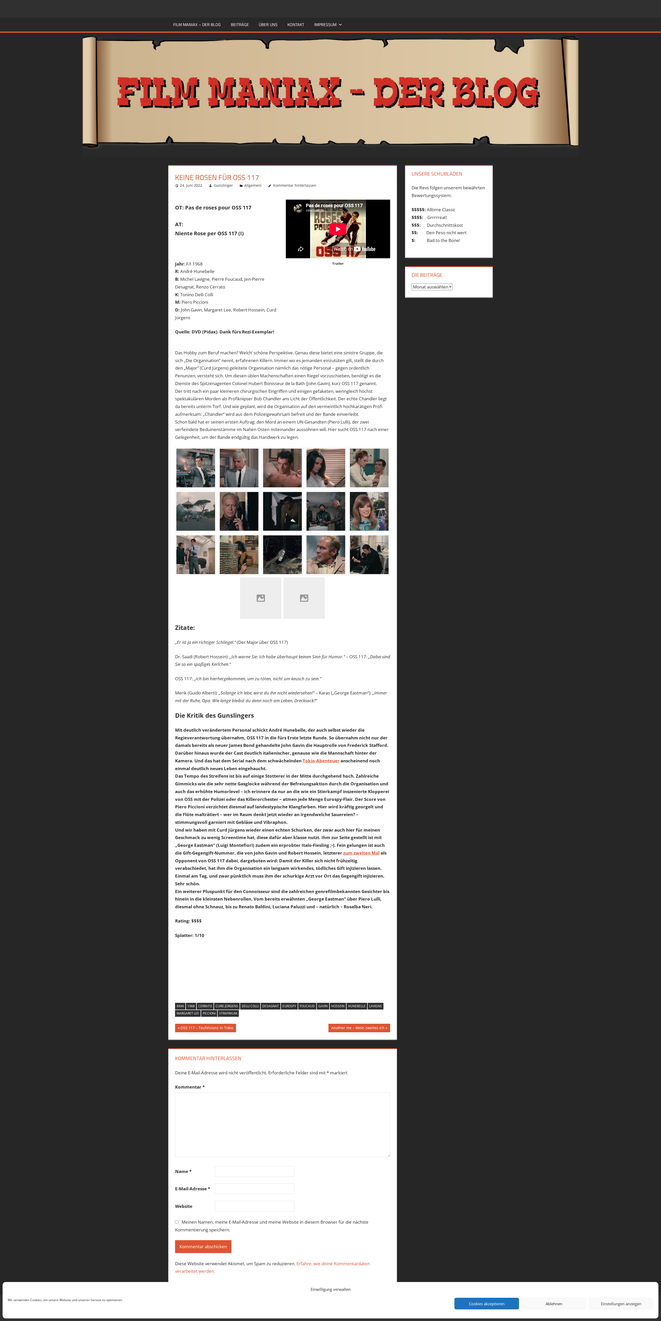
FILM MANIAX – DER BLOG (197, 24)
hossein (337, 1006)
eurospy (289, 1006)
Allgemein (253, 185)
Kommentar (190, 1087)
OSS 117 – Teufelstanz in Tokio (206, 1028)
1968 (191, 1006)
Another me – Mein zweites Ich (357, 1028)
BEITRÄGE (240, 24)
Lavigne (375, 1006)
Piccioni (209, 1013)
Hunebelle (357, 1006)
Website (183, 1206)
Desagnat (270, 1006)
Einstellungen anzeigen (621, 1303)
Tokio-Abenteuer (321, 761)
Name (183, 1171)
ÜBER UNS (268, 24)
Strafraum (228, 1013)
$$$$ (180, 1006)
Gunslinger (223, 185)
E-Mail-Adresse (192, 1189)
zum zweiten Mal (361, 853)
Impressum (325, 24)
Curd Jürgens (227, 1006)
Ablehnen (554, 1303)
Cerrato (205, 1006)
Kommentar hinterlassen (294, 185)
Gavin (323, 1006)
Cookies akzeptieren (487, 1303)
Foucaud (307, 1006)
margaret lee (188, 1013)
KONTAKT (295, 24)
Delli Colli (250, 1006)
